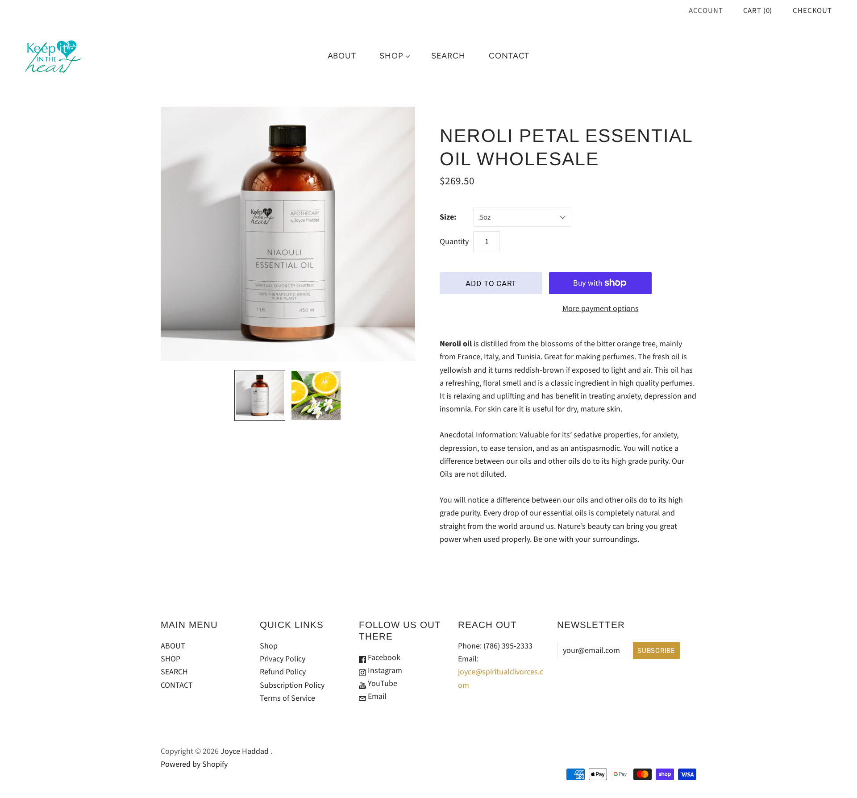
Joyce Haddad (244, 751)
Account (706, 10)
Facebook (383, 657)
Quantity (454, 241)
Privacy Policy (282, 659)
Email (376, 696)
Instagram (384, 670)
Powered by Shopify (194, 764)
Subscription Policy (292, 685)
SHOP (391, 56)
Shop (269, 646)
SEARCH (448, 56)
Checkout (812, 10)
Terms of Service (287, 698)
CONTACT (509, 56)
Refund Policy (283, 671)
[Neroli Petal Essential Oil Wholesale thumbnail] (259, 395)
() (758, 10)
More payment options (600, 308)
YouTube (381, 683)
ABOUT (342, 56)
